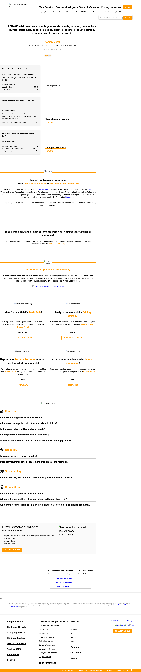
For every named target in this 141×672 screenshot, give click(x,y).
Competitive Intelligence (47, 649)
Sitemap (110, 670)
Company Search (16, 632)
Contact (73, 637)
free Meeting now (23, 338)
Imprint (118, 670)
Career (74, 658)
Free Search (43, 629)
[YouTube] (124, 625)
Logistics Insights (45, 656)
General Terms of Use (97, 670)
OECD (90, 189)
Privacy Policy (81, 670)
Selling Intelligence (46, 641)
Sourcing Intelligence (46, 637)
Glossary (73, 629)
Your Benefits (46, 7)
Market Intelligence (46, 633)
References (93, 7)
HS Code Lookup (58, 12)
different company (57, 243)
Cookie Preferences (67, 670)
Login (115, 12)
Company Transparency (47, 645)
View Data (23, 385)
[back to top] (1, 598)
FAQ (72, 625)
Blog (72, 633)
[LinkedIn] (115, 625)
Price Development (73, 338)
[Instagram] (129, 625)
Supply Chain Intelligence (48, 653)
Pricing (105, 7)
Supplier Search (15, 621)
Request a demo (12, 549)
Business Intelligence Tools (49, 625)
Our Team (75, 652)
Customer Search (16, 627)
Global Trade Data (73, 12)
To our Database (106, 12)
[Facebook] (119, 625)
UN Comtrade (42, 189)
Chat (72, 641)
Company (75, 647)
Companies (73, 385)
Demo (127, 7)
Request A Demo (122, 631)
